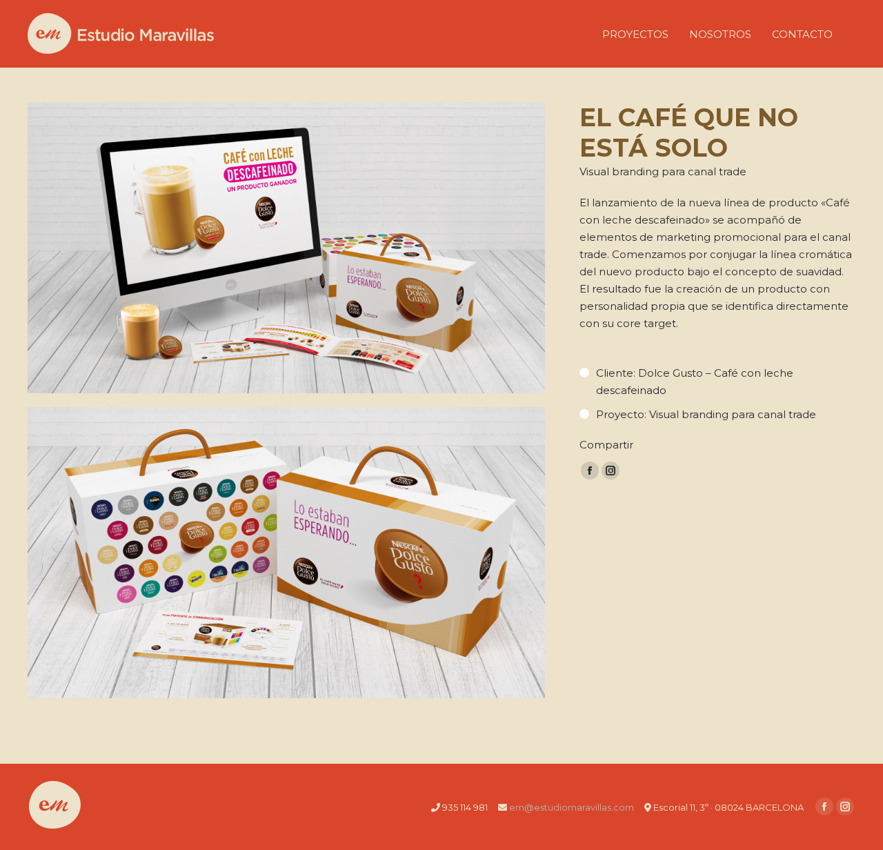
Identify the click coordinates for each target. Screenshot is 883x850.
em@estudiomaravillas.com (571, 807)
